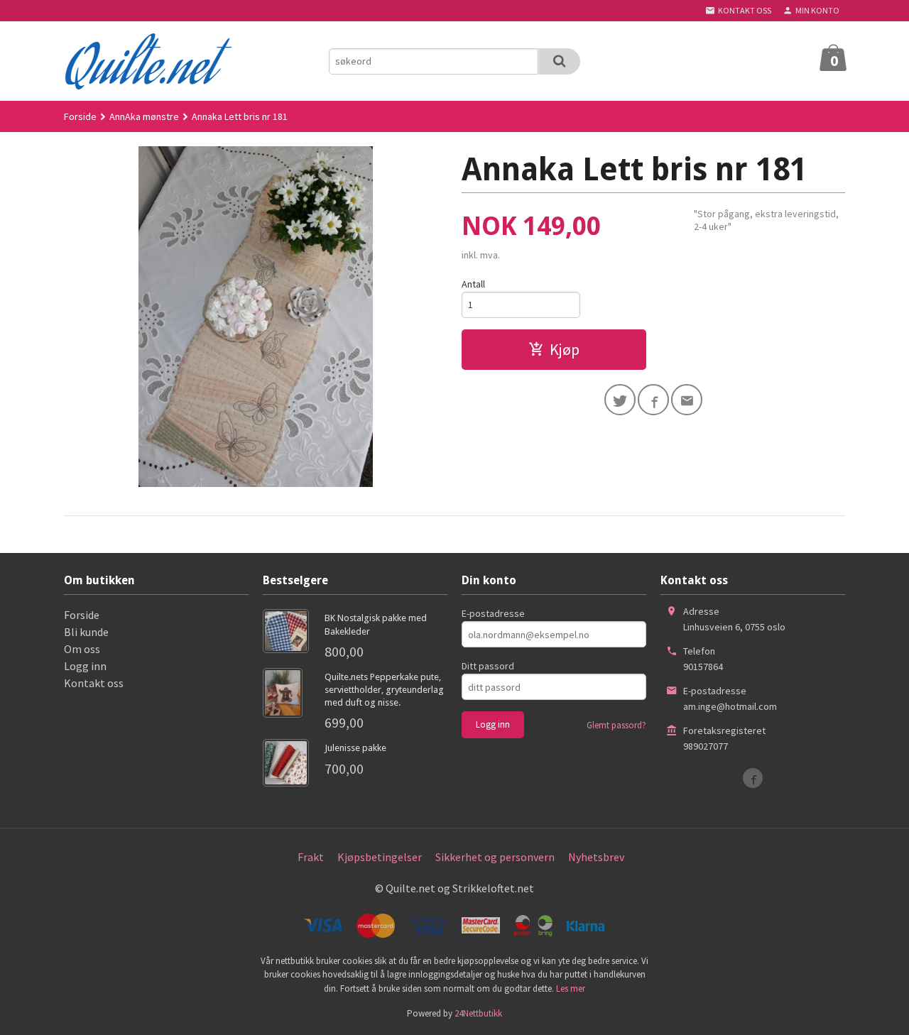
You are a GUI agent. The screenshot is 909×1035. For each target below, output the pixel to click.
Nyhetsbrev (596, 857)
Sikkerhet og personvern (495, 857)
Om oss (82, 649)
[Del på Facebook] (653, 399)
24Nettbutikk (478, 1013)
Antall (473, 284)
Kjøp (564, 349)
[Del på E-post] (686, 399)
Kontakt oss (94, 683)
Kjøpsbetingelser (379, 857)
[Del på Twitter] (620, 399)
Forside (80, 116)
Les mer (570, 988)
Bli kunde (86, 632)
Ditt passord (488, 665)
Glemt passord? (616, 725)
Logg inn (85, 666)
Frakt (311, 857)
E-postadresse (493, 613)
